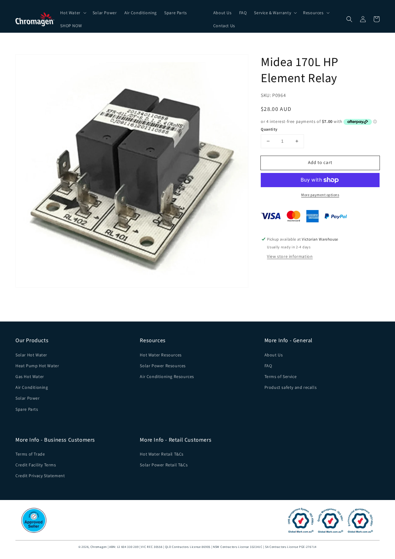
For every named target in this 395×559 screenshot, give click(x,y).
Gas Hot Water (29, 376)
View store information (290, 256)
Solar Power (27, 398)
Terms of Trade (30, 454)
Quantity (269, 129)
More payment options (320, 194)
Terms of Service (280, 376)
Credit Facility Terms (35, 465)
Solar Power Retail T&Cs (164, 465)
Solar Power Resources (163, 365)
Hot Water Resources (160, 355)
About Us (273, 355)
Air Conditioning (31, 387)
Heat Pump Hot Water (37, 365)
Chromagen (98, 547)
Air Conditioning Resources (167, 376)
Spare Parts (26, 409)
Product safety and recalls (290, 387)
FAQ (268, 365)
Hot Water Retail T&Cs (162, 454)
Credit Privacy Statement (40, 475)
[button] (72, 12)
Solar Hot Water (31, 355)
